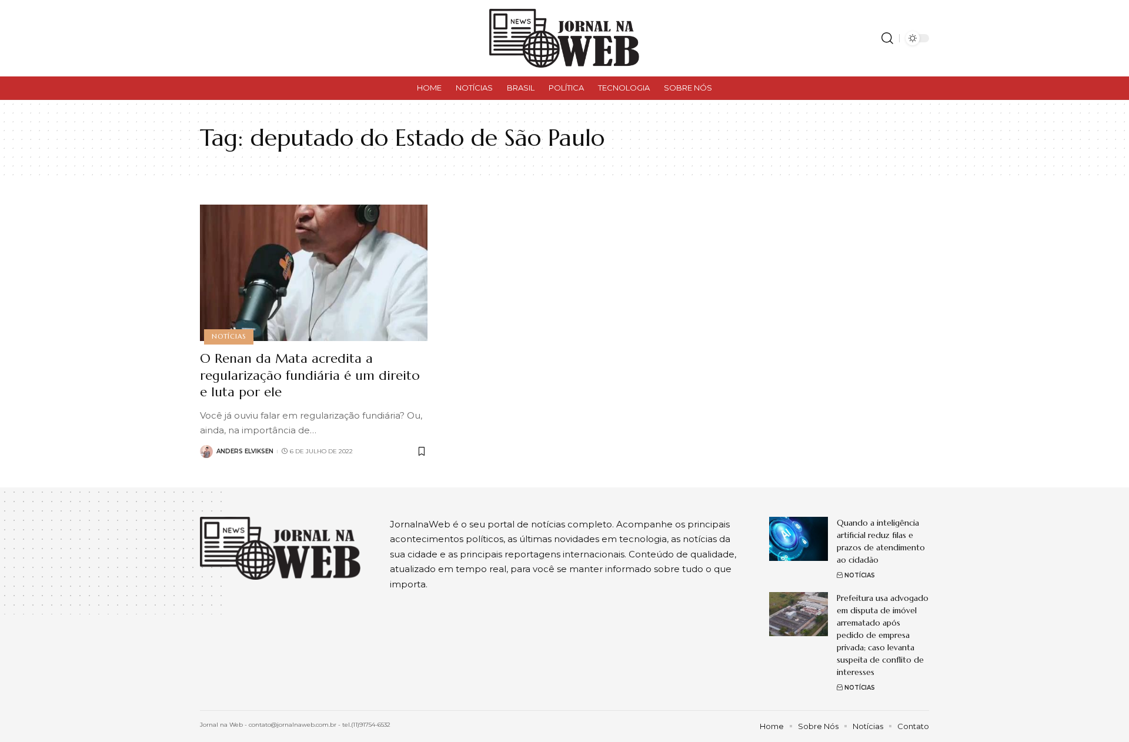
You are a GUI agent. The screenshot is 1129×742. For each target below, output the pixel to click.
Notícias (228, 336)
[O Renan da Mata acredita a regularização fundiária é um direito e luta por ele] (313, 273)
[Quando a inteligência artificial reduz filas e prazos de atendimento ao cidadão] (798, 539)
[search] (887, 38)
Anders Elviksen (244, 451)
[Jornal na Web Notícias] (564, 38)
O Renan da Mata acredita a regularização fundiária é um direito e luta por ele (310, 375)
